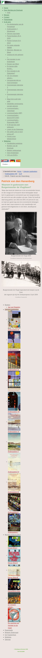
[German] (12, 161)
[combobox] (10, 164)
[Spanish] (19, 161)
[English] (2, 161)
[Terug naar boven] (38, 654)
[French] (9, 161)
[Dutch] (6, 161)
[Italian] (15, 161)
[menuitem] (6, 8)
